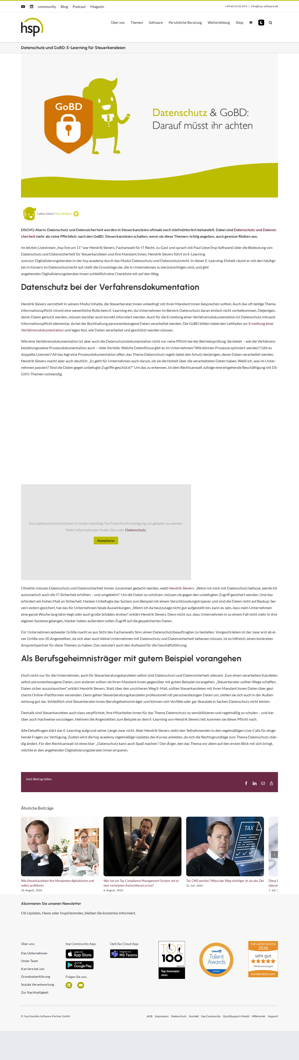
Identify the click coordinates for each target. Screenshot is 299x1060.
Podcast (79, 6)
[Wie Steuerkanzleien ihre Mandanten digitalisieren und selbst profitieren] (237, 848)
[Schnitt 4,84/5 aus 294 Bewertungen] (263, 946)
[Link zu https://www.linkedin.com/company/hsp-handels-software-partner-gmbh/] (69, 988)
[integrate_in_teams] (124, 954)
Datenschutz (135, 530)
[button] (261, 22)
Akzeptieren (106, 541)
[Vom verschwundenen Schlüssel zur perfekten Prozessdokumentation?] (149, 848)
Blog (64, 6)
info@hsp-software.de (264, 6)
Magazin (97, 6)
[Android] (80, 966)
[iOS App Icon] (80, 954)
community (47, 6)
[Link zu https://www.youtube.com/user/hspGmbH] (80, 988)
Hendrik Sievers (181, 588)
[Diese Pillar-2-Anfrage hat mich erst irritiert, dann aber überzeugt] (62, 848)
